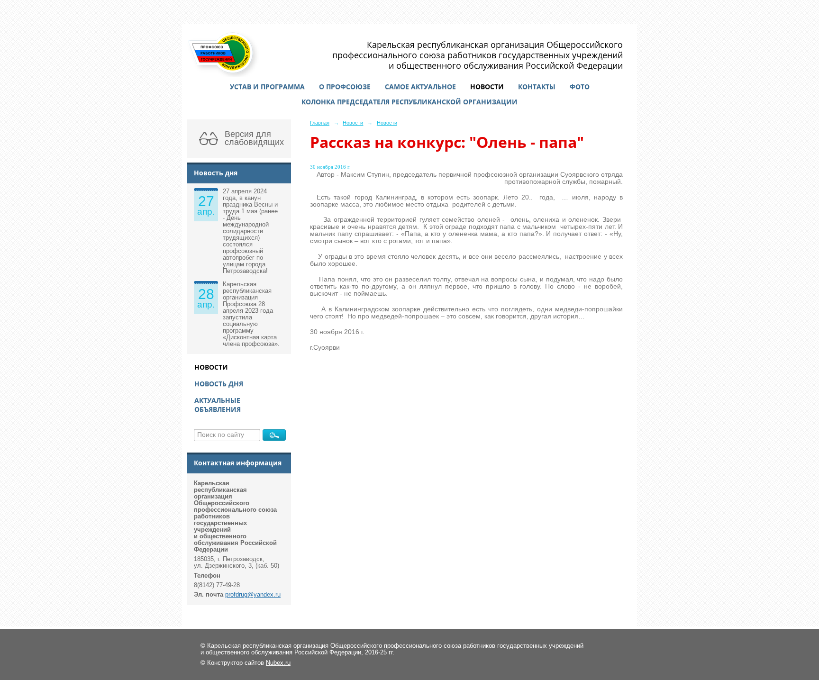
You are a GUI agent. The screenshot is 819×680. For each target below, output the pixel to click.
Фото (580, 86)
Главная (319, 123)
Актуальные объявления (217, 405)
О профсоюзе (345, 86)
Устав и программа (267, 86)
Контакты (536, 86)
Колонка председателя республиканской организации (409, 101)
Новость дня (218, 383)
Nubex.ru (278, 663)
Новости (487, 86)
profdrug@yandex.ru (253, 594)
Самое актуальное (420, 86)
